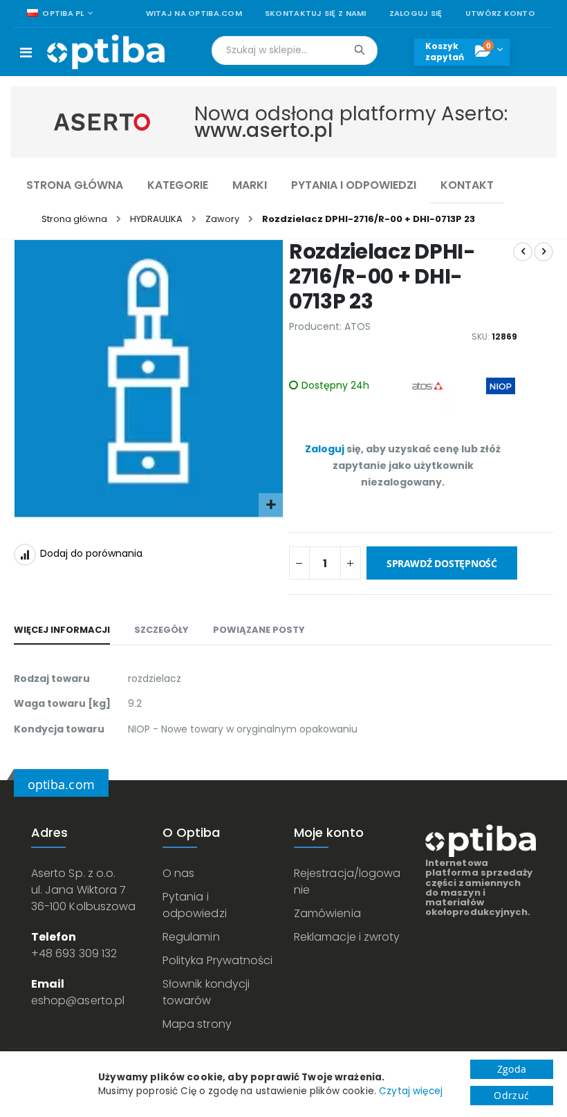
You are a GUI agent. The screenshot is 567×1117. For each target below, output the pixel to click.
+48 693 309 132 (74, 953)
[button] (271, 505)
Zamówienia (327, 913)
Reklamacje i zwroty (347, 937)
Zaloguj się (416, 13)
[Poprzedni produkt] (522, 251)
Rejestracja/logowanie (347, 881)
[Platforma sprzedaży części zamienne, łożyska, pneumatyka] (106, 52)
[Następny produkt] (543, 251)
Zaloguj (324, 449)
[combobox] (295, 50)
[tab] (62, 631)
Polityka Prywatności (217, 960)
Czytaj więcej (411, 1091)
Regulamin (191, 937)
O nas (178, 873)
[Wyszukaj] (359, 50)
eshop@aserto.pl (77, 1000)
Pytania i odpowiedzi (194, 905)
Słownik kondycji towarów (206, 992)
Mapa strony (197, 1024)
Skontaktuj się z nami (315, 13)
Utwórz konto (500, 13)
